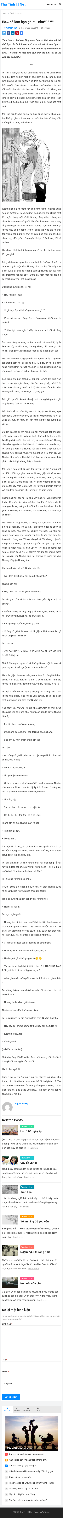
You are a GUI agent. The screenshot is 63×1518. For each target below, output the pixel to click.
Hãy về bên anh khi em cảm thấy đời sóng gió (31, 1471)
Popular (7, 1411)
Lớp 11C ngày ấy (31, 1131)
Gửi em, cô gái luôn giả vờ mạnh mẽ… (27, 1454)
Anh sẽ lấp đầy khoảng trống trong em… (28, 1460)
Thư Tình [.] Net (13, 4)
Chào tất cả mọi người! (20, 1477)
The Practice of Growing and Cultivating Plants (31, 1483)
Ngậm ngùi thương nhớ (35, 1252)
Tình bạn (26, 1192)
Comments (27, 1411)
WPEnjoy (46, 1512)
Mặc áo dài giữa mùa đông (22, 1494)
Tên (4, 1360)
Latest (17, 1411)
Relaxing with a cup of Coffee (23, 1488)
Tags (38, 1411)
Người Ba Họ (21, 1103)
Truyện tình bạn (16, 13)
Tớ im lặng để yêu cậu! (35, 1221)
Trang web (7, 1383)
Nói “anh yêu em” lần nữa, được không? (28, 1500)
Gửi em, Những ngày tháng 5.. (23, 1465)
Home (4, 13)
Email (5, 1372)
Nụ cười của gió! (30, 1283)
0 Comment (45, 28)
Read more (33, 1148)
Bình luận (7, 1324)
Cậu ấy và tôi (28, 1162)
